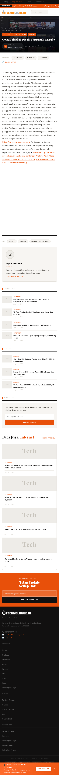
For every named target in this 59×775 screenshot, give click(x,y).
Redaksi (5, 736)
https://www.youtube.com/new (16, 142)
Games (5, 705)
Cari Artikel (7, 719)
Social (36, 28)
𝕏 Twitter (18, 58)
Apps (4, 664)
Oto (3, 673)
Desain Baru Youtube (40, 241)
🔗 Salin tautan (9, 62)
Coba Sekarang (43, 769)
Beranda (5, 28)
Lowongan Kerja (9, 688)
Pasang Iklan (7, 745)
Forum (5, 683)
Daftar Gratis (29, 423)
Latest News (26, 28)
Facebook (43, 58)
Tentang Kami (8, 731)
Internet (15, 28)
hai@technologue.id (12, 638)
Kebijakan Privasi (9, 750)
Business (6, 659)
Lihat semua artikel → (15, 277)
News (4, 650)
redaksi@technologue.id (14, 635)
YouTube (23, 241)
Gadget (5, 655)
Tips (4, 678)
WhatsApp (30, 58)
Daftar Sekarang (29, 600)
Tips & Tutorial (8, 709)
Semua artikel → (49, 438)
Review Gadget (8, 700)
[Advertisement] (29, 199)
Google (12, 241)
